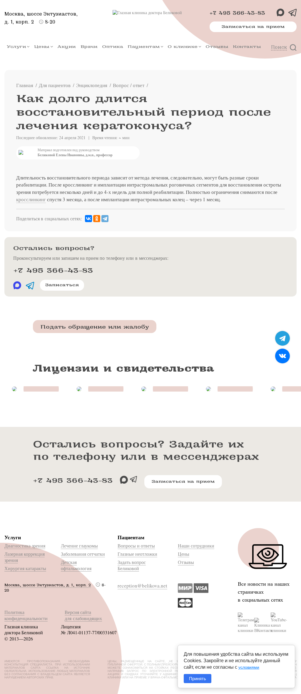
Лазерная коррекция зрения (24, 557)
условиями (248, 667)
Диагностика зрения (24, 545)
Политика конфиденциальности (26, 615)
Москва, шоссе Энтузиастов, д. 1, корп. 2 (47, 585)
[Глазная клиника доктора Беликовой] (150, 12)
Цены (41, 46)
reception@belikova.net (142, 585)
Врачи (89, 46)
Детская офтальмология (76, 565)
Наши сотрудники (196, 545)
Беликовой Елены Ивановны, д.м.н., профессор (75, 155)
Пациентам (144, 46)
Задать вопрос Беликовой (132, 565)
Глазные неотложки (137, 554)
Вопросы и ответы (136, 545)
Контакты (247, 46)
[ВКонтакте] (88, 218)
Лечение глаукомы (79, 545)
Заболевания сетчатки (83, 554)
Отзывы (216, 46)
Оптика (112, 46)
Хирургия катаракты (25, 568)
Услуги (16, 46)
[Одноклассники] (96, 218)
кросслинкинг (31, 199)
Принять (197, 678)
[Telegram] (104, 218)
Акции (66, 46)
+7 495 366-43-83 (237, 13)
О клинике (183, 46)
